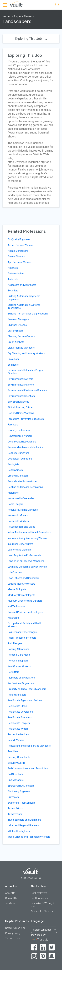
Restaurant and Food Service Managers (29, 745)
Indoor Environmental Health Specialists (29, 532)
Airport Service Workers (20, 245)
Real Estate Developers (20, 711)
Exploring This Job (29, 39)
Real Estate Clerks (17, 706)
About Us (10, 893)
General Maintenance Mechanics (25, 447)
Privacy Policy (12, 933)
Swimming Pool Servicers (21, 802)
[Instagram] (34, 956)
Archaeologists (16, 273)
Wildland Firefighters (19, 831)
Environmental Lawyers (20, 379)
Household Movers (18, 515)
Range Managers (17, 694)
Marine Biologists (17, 589)
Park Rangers (15, 643)
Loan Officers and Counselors (23, 578)
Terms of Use (12, 938)
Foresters (13, 424)
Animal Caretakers (18, 250)
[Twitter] (52, 947)
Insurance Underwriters (20, 544)
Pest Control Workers (19, 666)
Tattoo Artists (15, 808)
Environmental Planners (21, 384)
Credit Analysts (16, 342)
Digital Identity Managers (21, 347)
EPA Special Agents (18, 401)
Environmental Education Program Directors (26, 372)
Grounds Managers (18, 475)
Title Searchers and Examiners (24, 819)
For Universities (39, 898)
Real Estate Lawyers (19, 723)
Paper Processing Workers (22, 637)
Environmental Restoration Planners (27, 390)
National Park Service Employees (25, 612)
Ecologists (13, 359)
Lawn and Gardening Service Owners (28, 566)
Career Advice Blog (15, 928)
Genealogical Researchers (22, 441)
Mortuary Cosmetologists (21, 595)
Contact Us (11, 898)
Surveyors (13, 797)
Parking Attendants (18, 649)
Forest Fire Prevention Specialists (26, 419)
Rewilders (13, 751)
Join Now (10, 903)
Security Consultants (19, 757)
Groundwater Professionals (23, 481)
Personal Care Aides (19, 654)
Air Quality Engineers (19, 239)
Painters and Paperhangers (23, 632)
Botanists (13, 290)
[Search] (57, 5)
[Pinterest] (43, 956)
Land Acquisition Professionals (24, 555)
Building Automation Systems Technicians (24, 306)
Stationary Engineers (19, 791)
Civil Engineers (15, 330)
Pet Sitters (13, 672)
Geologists (13, 464)
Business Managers (18, 319)
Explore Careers (24, 16)
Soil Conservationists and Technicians (28, 768)
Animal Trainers (16, 256)
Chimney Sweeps (17, 325)
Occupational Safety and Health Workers (25, 625)
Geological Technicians (20, 458)
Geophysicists (15, 470)
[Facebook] (34, 947)
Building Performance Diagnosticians (28, 313)
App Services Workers (20, 262)
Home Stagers (15, 504)
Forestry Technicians (19, 430)
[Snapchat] (52, 956)
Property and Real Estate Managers (27, 689)
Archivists (13, 279)
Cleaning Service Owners (21, 336)
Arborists (13, 267)
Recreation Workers (18, 734)
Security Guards (16, 762)
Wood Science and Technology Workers (29, 836)
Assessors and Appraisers (22, 285)
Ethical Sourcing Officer (20, 407)
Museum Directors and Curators (25, 600)
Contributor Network (42, 911)
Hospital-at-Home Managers (23, 509)
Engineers (13, 364)
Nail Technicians (16, 606)
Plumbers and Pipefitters (21, 677)
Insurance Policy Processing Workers (27, 538)
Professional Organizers (21, 683)
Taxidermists (15, 814)
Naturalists (13, 617)
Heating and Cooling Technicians (25, 487)
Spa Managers (16, 780)
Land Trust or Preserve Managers (26, 561)
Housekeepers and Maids (21, 526)
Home (6, 16)
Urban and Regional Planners (23, 825)
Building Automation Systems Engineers (24, 298)
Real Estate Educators (20, 717)
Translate (42, 939)
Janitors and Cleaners (20, 549)
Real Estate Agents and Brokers (25, 700)
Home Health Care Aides (21, 498)
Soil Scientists (15, 774)
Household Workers (18, 521)
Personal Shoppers (18, 660)
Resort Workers (16, 740)
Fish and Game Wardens (21, 413)
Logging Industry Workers (21, 583)
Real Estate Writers (18, 728)
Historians (13, 492)
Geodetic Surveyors (18, 453)
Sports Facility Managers (21, 785)
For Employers (39, 893)
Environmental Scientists (21, 396)
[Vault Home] (16, 4)
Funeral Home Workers (20, 436)
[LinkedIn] (43, 947)
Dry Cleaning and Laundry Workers (26, 353)
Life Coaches (15, 572)
